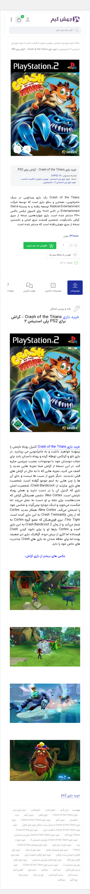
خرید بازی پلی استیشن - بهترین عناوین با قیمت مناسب (49, 43)
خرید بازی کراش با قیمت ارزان (38, 855)
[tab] (75, 287)
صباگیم (45, 870)
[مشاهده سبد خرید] (19, 20)
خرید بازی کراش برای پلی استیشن (47, 860)
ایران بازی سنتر (19, 810)
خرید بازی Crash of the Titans (35, 820)
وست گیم (72, 875)
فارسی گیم (18, 870)
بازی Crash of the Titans (65, 815)
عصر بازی (32, 870)
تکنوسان (73, 820)
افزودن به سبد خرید (37, 245)
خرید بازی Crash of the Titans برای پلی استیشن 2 (54, 840)
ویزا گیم (73, 880)
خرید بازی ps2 (70, 795)
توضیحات (75, 291)
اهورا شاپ (50, 810)
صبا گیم (56, 870)
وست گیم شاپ (56, 875)
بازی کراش (43, 815)
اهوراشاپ (35, 810)
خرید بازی (71, 317)
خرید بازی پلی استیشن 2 (65, 182)
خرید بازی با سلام (33, 850)
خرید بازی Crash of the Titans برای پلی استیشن (37, 835)
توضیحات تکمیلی (53, 291)
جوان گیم (60, 820)
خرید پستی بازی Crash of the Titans (40, 865)
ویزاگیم (61, 880)
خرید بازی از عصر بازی (62, 845)
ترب (17, 815)
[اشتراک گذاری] (27, 149)
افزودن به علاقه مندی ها (60, 255)
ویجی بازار (23, 875)
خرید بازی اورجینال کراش (57, 850)
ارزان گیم (65, 810)
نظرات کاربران (29, 291)
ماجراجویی (63, 49)
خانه (78, 43)
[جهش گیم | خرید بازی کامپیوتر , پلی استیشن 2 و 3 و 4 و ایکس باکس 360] (64, 19)
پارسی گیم (28, 815)
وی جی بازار (38, 875)
